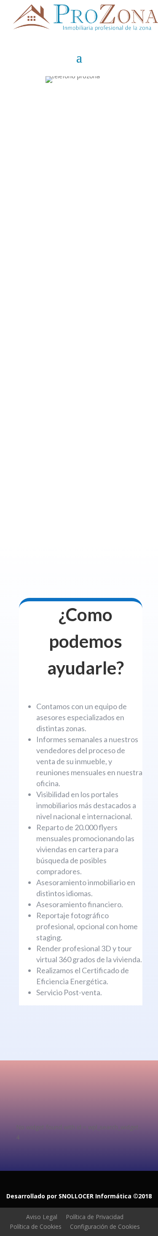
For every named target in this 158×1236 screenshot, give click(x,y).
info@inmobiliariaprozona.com (71, 455)
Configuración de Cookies (105, 1226)
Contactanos (56, 349)
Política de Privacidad (94, 1217)
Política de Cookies (36, 1226)
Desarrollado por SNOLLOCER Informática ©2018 (79, 1196)
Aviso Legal (41, 1217)
